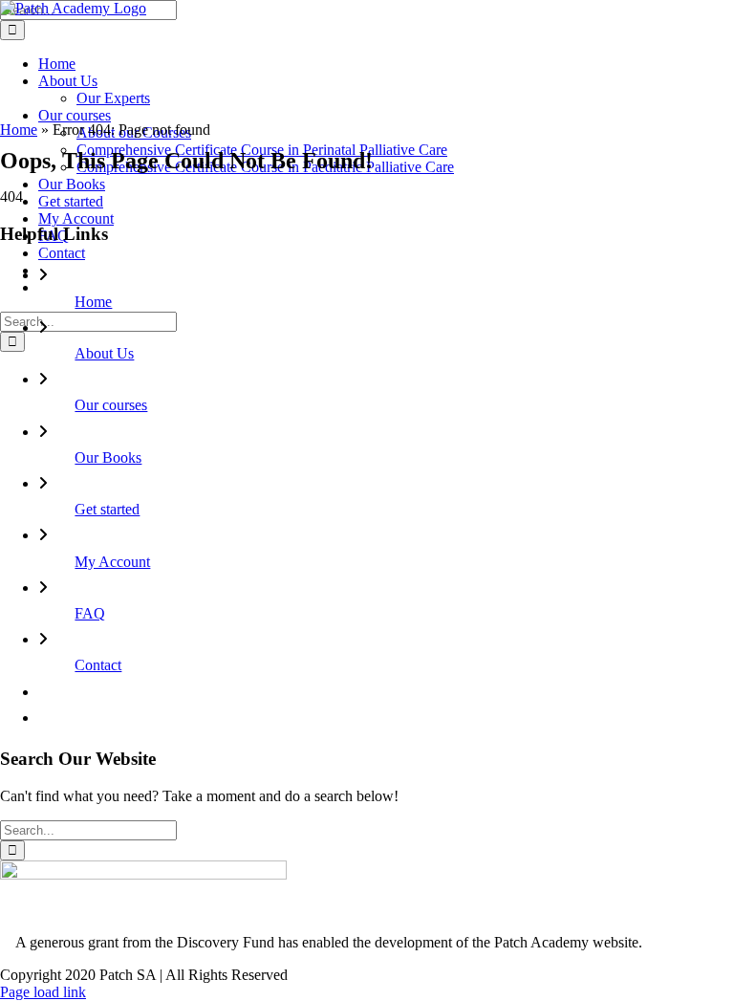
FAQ (90, 613)
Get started (107, 509)
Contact (98, 665)
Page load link (43, 992)
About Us (104, 353)
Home (18, 129)
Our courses (111, 405)
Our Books (108, 457)
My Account (112, 562)
